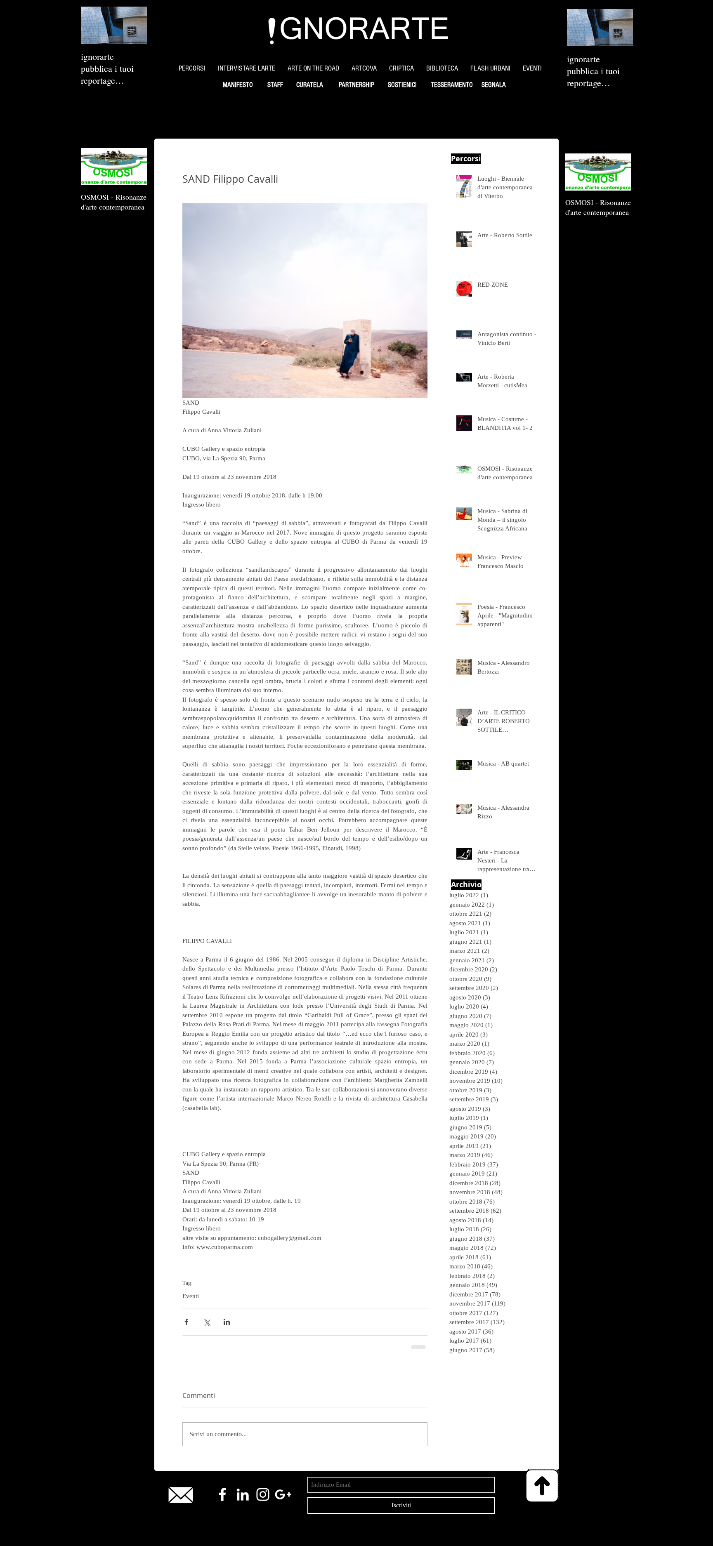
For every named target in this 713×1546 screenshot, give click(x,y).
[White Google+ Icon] (283, 1494)
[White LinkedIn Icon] (242, 1494)
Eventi (190, 1296)
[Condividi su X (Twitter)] (206, 1322)
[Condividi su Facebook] (186, 1322)
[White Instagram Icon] (263, 1494)
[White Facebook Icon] (222, 1494)
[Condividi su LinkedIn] (227, 1322)
